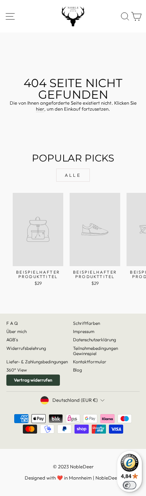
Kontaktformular (89, 361)
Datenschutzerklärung (94, 339)
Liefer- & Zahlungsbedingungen (37, 361)
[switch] (129, 485)
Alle (73, 175)
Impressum (83, 331)
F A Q (12, 323)
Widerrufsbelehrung (26, 348)
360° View (16, 370)
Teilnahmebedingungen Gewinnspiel (95, 350)
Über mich (16, 331)
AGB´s (12, 339)
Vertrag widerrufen (33, 380)
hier (40, 109)
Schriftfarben (86, 323)
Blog (77, 370)
